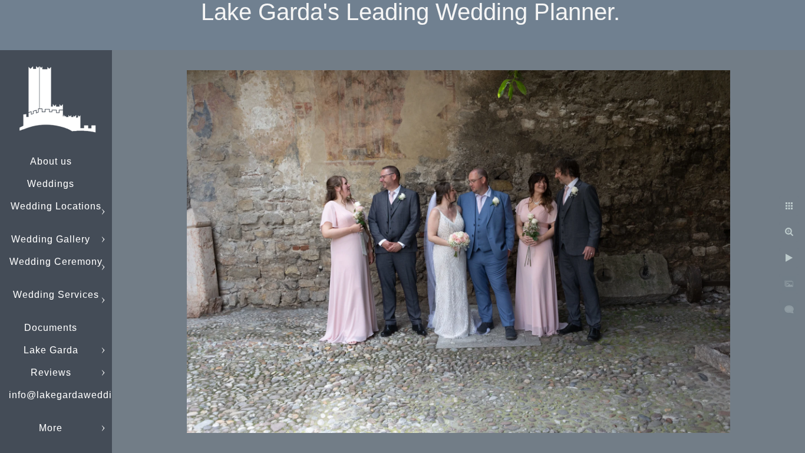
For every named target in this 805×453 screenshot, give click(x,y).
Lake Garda (51, 350)
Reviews (51, 372)
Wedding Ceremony (56, 262)
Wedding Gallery (50, 239)
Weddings (50, 184)
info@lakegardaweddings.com (80, 395)
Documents (50, 328)
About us (51, 161)
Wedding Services (56, 295)
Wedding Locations (56, 206)
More (50, 428)
